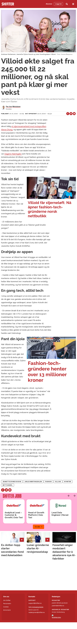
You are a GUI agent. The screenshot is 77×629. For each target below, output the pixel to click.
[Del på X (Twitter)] (70, 113)
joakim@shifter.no (58, 606)
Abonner (49, 4)
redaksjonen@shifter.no (36, 612)
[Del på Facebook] (67, 113)
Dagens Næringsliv (13, 154)
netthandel (8, 485)
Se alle (37, 527)
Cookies (6, 607)
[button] (68, 495)
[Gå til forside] (12, 4)
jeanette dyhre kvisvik (12, 481)
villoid (58, 481)
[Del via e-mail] (74, 113)
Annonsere (7, 610)
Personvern (7, 603)
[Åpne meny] (73, 4)
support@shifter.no (35, 603)
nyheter (67, 481)
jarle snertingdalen (33, 481)
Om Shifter (7, 600)
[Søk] (66, 4)
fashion (48, 481)
